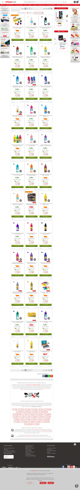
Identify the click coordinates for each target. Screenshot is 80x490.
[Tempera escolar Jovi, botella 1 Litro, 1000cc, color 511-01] (17, 108)
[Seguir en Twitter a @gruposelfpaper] (66, 467)
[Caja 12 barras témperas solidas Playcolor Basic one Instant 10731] (31, 314)
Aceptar (50, 482)
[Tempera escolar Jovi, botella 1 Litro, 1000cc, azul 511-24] (45, 255)
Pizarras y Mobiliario (19, 4)
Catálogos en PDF (28, 446)
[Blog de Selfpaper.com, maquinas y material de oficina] (5, 56)
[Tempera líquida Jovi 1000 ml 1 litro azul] (45, 108)
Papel (25, 4)
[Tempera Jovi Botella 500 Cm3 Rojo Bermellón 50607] (31, 226)
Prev (56, 19)
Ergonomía (59, 4)
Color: (35, 411)
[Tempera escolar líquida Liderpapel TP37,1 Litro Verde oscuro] (17, 314)
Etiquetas (35, 4)
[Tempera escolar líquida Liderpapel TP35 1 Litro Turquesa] (17, 167)
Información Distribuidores (9, 450)
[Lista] (48, 8)
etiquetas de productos (37, 406)
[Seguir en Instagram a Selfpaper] (74, 467)
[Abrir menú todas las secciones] (3, 2)
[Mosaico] (51, 8)
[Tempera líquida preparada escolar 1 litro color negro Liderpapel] (45, 20)
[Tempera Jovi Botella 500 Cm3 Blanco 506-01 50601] (17, 344)
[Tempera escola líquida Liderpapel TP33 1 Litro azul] (45, 79)
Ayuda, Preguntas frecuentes (10, 452)
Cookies (48, 452)
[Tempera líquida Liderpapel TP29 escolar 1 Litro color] (17, 196)
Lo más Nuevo (28, 449)
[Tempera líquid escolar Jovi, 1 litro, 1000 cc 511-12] (45, 167)
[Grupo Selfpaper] (51, 457)
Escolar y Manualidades (51, 4)
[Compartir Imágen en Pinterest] (52, 376)
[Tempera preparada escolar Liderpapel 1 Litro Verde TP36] (31, 49)
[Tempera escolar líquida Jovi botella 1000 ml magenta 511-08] (17, 255)
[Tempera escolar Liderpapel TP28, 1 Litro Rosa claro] (31, 138)
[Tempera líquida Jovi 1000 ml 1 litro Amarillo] (45, 196)
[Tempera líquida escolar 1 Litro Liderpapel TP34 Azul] (17, 79)
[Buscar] (65, 1)
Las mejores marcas (29, 454)
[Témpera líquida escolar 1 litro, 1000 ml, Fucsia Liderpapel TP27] (31, 108)
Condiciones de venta (51, 448)
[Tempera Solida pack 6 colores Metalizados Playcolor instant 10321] (31, 196)
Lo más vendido (28, 450)
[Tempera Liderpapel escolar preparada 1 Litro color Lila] (45, 138)
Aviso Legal (49, 449)
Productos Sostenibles (30, 455)
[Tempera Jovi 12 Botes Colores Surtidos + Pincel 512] (45, 285)
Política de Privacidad (51, 450)
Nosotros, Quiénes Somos (9, 448)
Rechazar (43, 482)
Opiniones (6, 449)
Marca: (15, 409)
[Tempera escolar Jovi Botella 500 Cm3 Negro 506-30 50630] (45, 226)
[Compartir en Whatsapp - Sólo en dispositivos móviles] (49, 376)
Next (66, 19)
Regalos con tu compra (30, 448)
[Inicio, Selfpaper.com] (11, 2)
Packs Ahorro (28, 453)
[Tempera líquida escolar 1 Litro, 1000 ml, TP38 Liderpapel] (17, 49)
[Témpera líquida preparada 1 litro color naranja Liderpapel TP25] (31, 167)
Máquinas (30, 4)
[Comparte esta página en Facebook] (44, 376)
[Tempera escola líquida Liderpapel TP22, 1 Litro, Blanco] (31, 20)
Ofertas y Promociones (30, 452)
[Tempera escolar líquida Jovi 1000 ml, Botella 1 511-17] (17, 138)
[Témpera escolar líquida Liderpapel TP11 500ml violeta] (17, 226)
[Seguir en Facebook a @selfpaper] (63, 467)
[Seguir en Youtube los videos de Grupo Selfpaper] (68, 467)
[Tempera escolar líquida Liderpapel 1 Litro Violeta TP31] (45, 314)
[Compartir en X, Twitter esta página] (46, 376)
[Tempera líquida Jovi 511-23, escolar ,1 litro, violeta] (31, 255)
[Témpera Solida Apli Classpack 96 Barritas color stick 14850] (45, 344)
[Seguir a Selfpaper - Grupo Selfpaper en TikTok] (76, 467)
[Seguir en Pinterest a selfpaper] (71, 467)
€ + (66, 4)
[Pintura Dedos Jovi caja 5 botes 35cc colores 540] (17, 20)
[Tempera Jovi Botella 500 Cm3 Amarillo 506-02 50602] (31, 344)
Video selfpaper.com (29, 445)
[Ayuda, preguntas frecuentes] (76, 487)
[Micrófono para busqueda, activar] (64, 1)
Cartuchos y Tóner (41, 4)
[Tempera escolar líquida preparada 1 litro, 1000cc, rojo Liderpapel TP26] (31, 79)
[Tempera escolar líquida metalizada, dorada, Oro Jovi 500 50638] (31, 285)
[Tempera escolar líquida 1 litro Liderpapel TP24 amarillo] (45, 49)
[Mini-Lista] (50, 8)
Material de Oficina (10, 4)
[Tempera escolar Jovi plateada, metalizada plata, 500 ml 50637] (17, 285)
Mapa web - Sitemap (51, 453)
